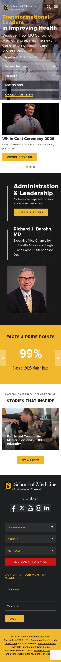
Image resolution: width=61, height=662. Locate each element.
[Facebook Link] (14, 508)
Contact (30, 498)
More (56, 7)
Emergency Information (30, 562)
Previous (3, 358)
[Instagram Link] (39, 508)
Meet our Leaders (30, 212)
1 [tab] (26, 167)
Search (49, 7)
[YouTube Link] (30, 508)
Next (58, 358)
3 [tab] (34, 167)
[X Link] (22, 508)
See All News (30, 460)
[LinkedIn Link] (47, 508)
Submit (14, 618)
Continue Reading (19, 157)
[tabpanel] (30, 134)
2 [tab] (30, 167)
